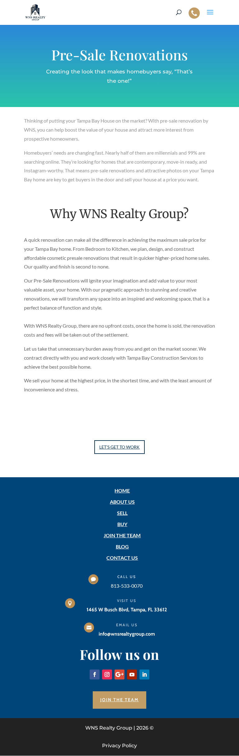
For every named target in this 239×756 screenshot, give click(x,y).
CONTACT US (122, 558)
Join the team (119, 699)
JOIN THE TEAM (122, 535)
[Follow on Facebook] (95, 674)
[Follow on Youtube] (132, 674)
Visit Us (126, 600)
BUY (122, 524)
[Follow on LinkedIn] (144, 674)
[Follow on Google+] (119, 674)
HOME (122, 490)
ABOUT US (122, 502)
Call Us (126, 576)
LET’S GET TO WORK (119, 447)
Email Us (127, 625)
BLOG (122, 546)
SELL (122, 513)
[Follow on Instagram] (107, 674)
